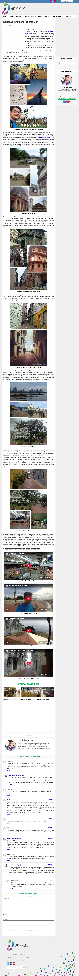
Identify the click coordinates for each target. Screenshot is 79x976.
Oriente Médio (57, 16)
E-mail (5, 919)
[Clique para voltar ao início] (14, 9)
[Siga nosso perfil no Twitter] (8, 964)
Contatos (7, 1)
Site (4, 924)
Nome (5, 914)
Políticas (22, 960)
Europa (39, 16)
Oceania (47, 16)
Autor (8, 960)
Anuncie (11, 1)
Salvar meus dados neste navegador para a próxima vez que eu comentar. (21, 930)
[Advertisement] (54, 9)
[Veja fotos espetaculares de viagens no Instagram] (11, 964)
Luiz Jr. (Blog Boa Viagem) (15, 775)
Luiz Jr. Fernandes (24, 957)
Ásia (26, 16)
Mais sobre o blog (71, 98)
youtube (55, 1)
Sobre (3, 1)
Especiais (66, 16)
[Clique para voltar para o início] (18, 951)
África (11, 16)
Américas (18, 16)
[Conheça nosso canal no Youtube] (14, 964)
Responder (8, 770)
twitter (53, 1)
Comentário (6, 898)
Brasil (32, 16)
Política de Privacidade (18, 1)
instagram (50, 1)
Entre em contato (62, 98)
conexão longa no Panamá (44, 137)
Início (4, 16)
